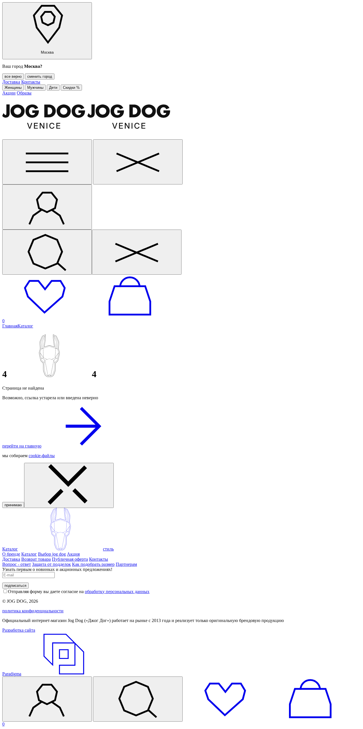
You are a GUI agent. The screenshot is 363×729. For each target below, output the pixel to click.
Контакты (30, 81)
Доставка (11, 81)
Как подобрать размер (93, 564)
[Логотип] (60, 549)
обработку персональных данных (117, 591)
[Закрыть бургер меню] (138, 161)
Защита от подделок (51, 564)
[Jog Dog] (87, 136)
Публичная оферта (70, 559)
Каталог (25, 325)
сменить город (39, 76)
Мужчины (35, 87)
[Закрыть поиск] (137, 252)
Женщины (13, 87)
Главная (10, 325)
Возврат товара (36, 559)
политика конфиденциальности (33, 610)
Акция (73, 554)
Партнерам (126, 564)
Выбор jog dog (52, 554)
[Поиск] (47, 252)
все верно (13, 76)
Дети (53, 87)
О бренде (11, 554)
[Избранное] (44, 315)
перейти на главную (21, 446)
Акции (9, 93)
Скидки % (71, 87)
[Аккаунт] (47, 207)
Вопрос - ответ (16, 564)
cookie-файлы (42, 455)
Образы (24, 93)
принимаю (13, 505)
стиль (108, 549)
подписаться (15, 585)
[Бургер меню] (47, 161)
